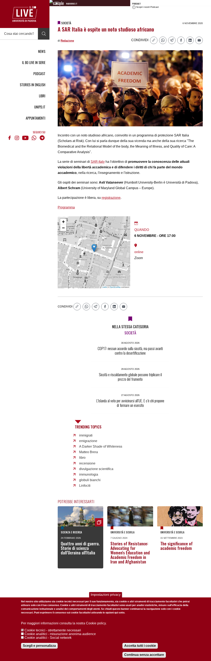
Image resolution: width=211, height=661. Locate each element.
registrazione (111, 197)
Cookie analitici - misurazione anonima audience (60, 634)
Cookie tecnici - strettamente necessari (53, 630)
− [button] (63, 227)
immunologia (88, 474)
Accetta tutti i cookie (140, 645)
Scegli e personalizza (39, 645)
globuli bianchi (90, 480)
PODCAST (39, 73)
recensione (87, 463)
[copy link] (153, 40)
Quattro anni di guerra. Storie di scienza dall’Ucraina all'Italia (80, 548)
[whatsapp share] (162, 40)
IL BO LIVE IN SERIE (33, 62)
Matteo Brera (88, 452)
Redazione (67, 40)
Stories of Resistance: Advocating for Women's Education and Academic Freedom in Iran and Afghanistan (130, 552)
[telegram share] (172, 40)
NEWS (41, 51)
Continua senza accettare (144, 654)
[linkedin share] (190, 40)
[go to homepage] (24, 14)
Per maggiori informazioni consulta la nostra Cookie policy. (64, 623)
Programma (66, 207)
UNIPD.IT (39, 107)
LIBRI (42, 95)
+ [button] (63, 221)
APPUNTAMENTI (35, 118)
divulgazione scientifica (96, 469)
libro (82, 457)
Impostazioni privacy (106, 594)
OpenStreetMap (115, 287)
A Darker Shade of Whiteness (100, 446)
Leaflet (104, 287)
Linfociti (84, 485)
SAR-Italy (98, 161)
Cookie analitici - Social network (48, 637)
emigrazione (88, 441)
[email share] (199, 40)
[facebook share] (181, 40)
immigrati (86, 435)
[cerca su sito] (43, 34)
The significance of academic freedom (176, 545)
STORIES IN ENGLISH (32, 84)
